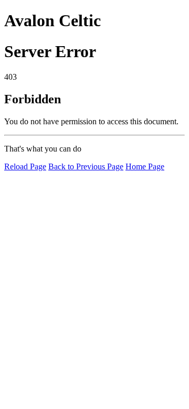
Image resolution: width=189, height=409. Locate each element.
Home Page (144, 166)
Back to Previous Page (85, 166)
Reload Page (25, 166)
